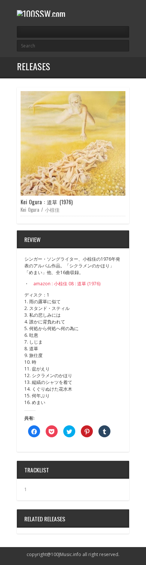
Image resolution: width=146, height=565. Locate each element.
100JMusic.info (66, 554)
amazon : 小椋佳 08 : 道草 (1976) (66, 283)
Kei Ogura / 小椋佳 (40, 209)
